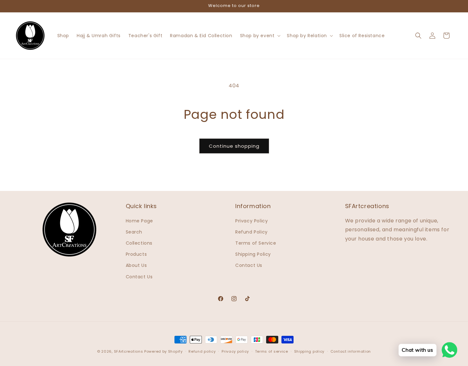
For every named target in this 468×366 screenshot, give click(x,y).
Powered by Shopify (163, 351)
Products (136, 254)
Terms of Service (255, 243)
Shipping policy (309, 351)
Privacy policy (235, 351)
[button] (259, 35)
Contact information (350, 351)
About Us (136, 265)
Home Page (139, 221)
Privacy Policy (251, 221)
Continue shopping (234, 146)
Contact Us (139, 277)
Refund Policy (251, 232)
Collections (139, 243)
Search (134, 232)
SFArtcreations (129, 351)
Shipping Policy (253, 254)
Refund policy (202, 351)
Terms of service (271, 351)
